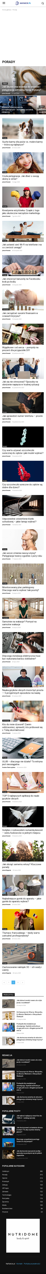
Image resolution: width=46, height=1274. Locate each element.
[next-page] (22, 982)
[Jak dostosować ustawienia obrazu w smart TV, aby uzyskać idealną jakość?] (8, 1131)
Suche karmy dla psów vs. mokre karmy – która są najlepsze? (22, 143)
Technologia (6, 720)
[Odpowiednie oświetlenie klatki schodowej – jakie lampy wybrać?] (23, 505)
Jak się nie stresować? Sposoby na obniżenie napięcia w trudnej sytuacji (20, 383)
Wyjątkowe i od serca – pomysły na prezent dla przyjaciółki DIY (20, 349)
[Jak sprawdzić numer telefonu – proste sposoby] (23, 402)
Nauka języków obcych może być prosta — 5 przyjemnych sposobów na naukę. (22, 691)
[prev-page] (4, 982)
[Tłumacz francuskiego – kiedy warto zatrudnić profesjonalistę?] (23, 919)
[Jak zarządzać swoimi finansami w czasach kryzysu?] (23, 299)
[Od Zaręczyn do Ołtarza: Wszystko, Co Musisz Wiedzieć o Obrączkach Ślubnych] (8, 1015)
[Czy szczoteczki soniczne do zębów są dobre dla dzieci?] (23, 471)
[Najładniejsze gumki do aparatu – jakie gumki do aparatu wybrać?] (23, 885)
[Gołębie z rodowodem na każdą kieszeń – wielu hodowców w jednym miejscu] (23, 816)
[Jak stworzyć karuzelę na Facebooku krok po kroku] (23, 265)
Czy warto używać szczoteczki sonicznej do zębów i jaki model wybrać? (22, 451)
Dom (4, 515)
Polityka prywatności (32, 1264)
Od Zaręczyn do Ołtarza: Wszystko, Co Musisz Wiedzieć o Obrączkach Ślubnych (30, 1014)
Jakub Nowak (6, 147)
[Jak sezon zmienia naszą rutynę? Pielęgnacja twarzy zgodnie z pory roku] (23, 539)
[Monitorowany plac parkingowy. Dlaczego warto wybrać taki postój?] (23, 574)
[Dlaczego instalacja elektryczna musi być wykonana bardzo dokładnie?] (23, 642)
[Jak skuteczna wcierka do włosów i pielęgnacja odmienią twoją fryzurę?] (23, 80)
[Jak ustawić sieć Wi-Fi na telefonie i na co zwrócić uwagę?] (23, 231)
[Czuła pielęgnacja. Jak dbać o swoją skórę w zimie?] (23, 162)
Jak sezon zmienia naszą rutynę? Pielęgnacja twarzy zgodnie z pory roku (22, 554)
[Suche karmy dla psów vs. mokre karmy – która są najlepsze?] (23, 128)
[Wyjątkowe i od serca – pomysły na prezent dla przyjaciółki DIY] (23, 334)
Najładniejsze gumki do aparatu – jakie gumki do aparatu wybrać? (21, 900)
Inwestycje (6, 309)
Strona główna (6, 10)
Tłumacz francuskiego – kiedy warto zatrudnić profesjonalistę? (21, 934)
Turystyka (5, 618)
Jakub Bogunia (6, 870)
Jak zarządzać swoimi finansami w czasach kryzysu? (20, 314)
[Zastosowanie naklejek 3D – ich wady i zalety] (23, 953)
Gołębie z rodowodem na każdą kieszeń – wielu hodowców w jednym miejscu (22, 831)
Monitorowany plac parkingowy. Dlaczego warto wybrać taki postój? (20, 589)
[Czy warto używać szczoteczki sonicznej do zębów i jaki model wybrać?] (23, 436)
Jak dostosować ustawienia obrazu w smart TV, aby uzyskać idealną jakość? (30, 1130)
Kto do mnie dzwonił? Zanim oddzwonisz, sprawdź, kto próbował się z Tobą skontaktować (22, 727)
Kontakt (19, 1264)
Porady (5, 83)
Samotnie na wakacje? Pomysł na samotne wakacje (19, 623)
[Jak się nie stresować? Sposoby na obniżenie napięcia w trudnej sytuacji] (23, 368)
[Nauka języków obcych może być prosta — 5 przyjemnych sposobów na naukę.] (23, 676)
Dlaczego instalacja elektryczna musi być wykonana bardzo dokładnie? (21, 657)
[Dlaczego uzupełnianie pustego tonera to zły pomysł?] (8, 1142)
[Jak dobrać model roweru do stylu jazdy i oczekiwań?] (8, 1003)
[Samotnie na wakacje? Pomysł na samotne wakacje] (23, 608)
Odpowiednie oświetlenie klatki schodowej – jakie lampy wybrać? (19, 520)
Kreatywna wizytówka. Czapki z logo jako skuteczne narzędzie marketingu (21, 212)
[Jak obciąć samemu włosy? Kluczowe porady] (23, 851)
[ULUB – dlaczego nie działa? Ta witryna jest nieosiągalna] (23, 748)
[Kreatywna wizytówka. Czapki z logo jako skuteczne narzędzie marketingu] (23, 197)
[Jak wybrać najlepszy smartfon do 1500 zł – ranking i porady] (8, 1119)
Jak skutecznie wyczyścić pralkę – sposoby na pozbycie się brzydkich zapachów (29, 1153)
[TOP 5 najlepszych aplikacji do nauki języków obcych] (23, 782)
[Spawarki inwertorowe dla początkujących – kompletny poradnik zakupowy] (18, 105)
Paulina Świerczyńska (8, 767)
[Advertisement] (23, 35)
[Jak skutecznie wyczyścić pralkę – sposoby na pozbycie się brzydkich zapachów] (8, 1154)
